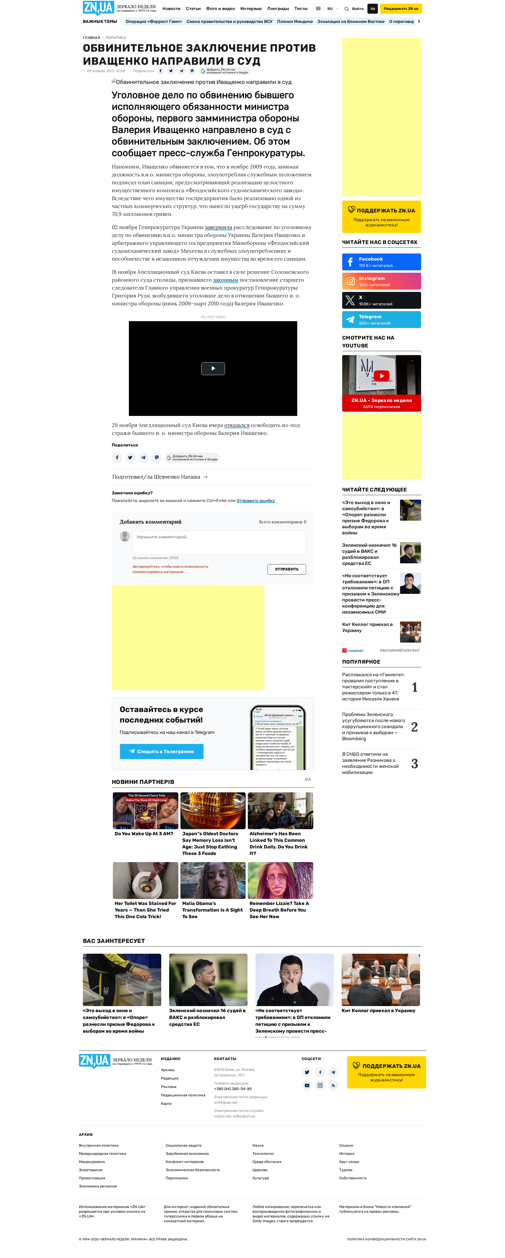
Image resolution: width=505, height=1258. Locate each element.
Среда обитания (266, 1162)
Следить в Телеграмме (165, 751)
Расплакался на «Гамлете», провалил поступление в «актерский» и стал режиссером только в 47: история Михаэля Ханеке (373, 687)
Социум (346, 1145)
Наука (258, 1145)
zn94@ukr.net (225, 1102)
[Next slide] (418, 21)
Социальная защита (183, 1145)
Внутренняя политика (99, 1145)
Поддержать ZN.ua (401, 9)
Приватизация (92, 1178)
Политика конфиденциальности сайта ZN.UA (386, 1239)
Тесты (301, 8)
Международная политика (102, 1153)
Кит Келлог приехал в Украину (367, 627)
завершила (218, 227)
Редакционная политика (183, 1095)
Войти (358, 9)
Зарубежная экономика (187, 1153)
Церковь (259, 1170)
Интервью (251, 8)
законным (225, 279)
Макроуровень (92, 1162)
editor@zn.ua (244, 1116)
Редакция (170, 1078)
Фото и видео (220, 8)
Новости (171, 8)
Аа (373, 9)
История (347, 1153)
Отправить (287, 569)
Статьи (193, 8)
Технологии (263, 1153)
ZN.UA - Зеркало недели (381, 400)
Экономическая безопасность (193, 1170)
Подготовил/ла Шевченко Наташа (156, 476)
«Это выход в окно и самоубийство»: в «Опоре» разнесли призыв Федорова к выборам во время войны (366, 518)
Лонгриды (278, 8)
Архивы (168, 1070)
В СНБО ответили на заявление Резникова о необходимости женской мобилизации (370, 763)
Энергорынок (91, 1170)
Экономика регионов (98, 1186)
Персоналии (177, 1178)
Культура (260, 1178)
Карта (166, 1103)
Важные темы (100, 21)
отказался (237, 425)
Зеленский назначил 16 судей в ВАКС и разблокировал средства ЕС (369, 554)
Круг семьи (349, 1162)
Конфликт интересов (185, 1162)
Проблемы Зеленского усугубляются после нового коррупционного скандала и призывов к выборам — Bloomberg (373, 727)
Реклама (168, 1087)
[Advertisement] (188, 637)
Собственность (353, 1178)
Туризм (345, 1170)
